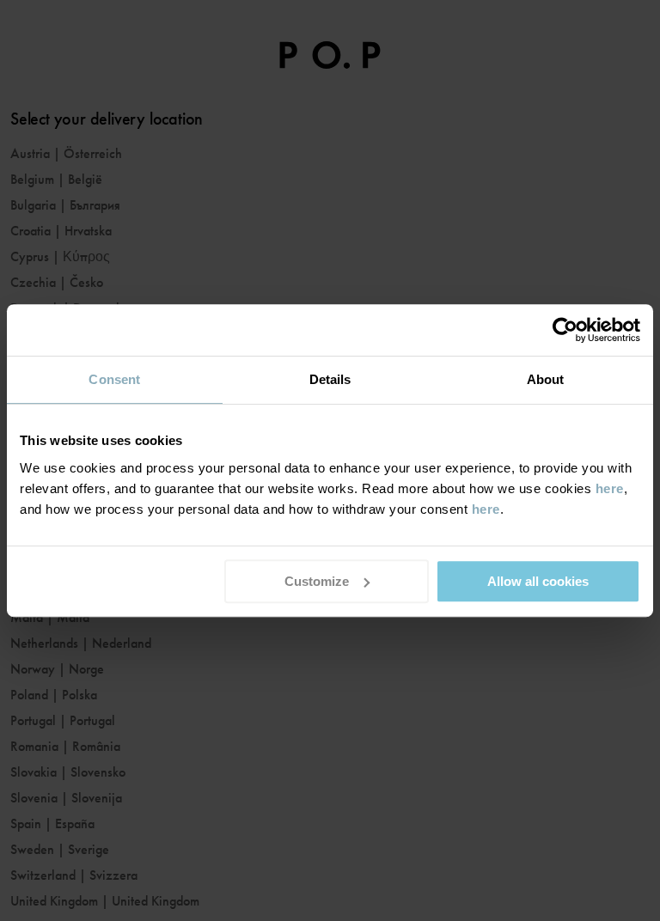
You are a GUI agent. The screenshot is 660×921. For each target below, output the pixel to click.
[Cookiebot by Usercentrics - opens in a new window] (565, 330)
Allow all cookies (538, 581)
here (610, 488)
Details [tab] (330, 379)
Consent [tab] (114, 379)
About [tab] (546, 379)
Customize (316, 581)
